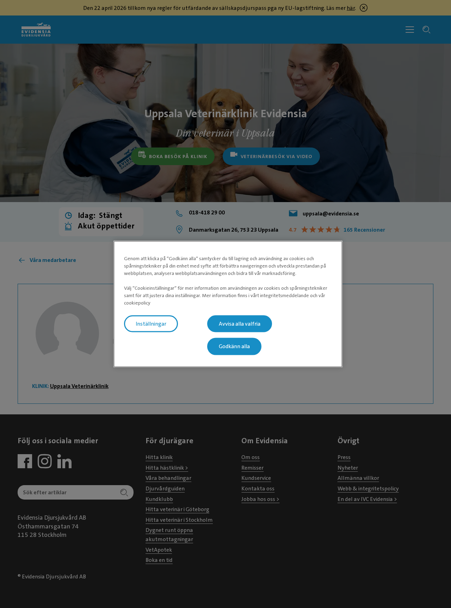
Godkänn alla (234, 346)
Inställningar (151, 323)
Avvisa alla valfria (239, 323)
